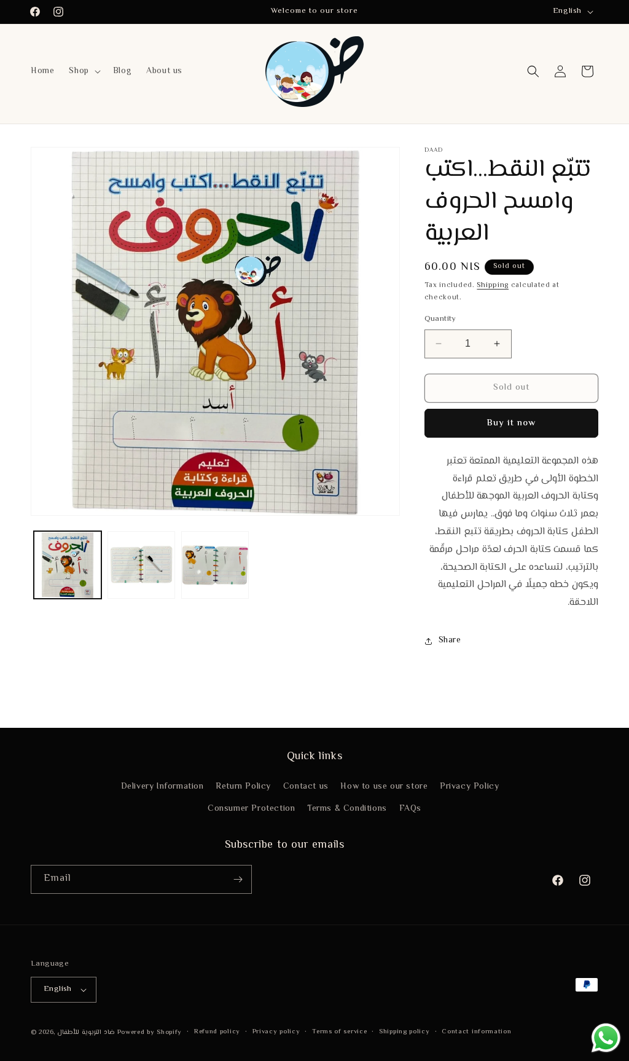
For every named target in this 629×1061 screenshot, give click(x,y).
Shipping (493, 285)
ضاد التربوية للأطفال (85, 1032)
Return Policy (243, 787)
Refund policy (217, 1032)
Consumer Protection (251, 809)
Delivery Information (162, 787)
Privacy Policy (469, 787)
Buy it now (511, 423)
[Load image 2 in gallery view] (141, 565)
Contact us (306, 787)
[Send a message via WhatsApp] (606, 1038)
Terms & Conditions (347, 809)
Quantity (440, 319)
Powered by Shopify (149, 1032)
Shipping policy (404, 1032)
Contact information (476, 1032)
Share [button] (450, 640)
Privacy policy (276, 1032)
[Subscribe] (237, 879)
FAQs (410, 809)
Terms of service (339, 1032)
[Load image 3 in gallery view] (215, 565)
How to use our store (384, 787)
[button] (83, 71)
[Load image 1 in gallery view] (67, 565)
